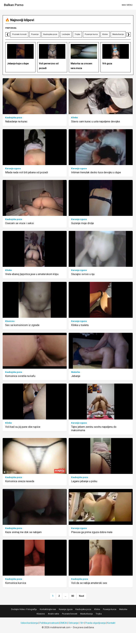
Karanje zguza (13, 168)
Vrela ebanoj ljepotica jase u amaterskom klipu (32, 274)
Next (81, 596)
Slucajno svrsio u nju (83, 274)
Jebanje (75, 376)
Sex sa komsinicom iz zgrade (22, 325)
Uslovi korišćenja (29, 623)
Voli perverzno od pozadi (49, 65)
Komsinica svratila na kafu (20, 376)
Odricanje (73, 623)
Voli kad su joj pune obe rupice (22, 426)
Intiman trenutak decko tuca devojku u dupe (96, 172)
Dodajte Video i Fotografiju (24, 609)
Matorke (75, 372)
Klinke (105, 34)
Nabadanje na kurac (16, 121)
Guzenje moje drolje (82, 223)
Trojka (77, 34)
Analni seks (53, 613)
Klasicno (9, 321)
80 (72, 596)
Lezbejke (66, 34)
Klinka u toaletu (80, 325)
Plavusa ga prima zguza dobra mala (91, 532)
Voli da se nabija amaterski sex (89, 583)
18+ (82, 623)
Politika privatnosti (49, 623)
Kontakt (111, 623)
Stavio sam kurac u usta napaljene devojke (95, 121)
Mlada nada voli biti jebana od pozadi (26, 172)
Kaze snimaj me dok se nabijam (23, 532)
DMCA (63, 623)
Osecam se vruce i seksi (19, 223)
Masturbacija (118, 34)
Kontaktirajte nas (48, 609)
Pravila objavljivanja (95, 623)
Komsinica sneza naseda (19, 481)
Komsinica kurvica (15, 583)
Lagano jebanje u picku (84, 481)
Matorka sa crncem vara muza (81, 65)
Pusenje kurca (91, 34)
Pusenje (35, 34)
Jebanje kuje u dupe (18, 63)
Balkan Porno (13, 5)
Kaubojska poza (50, 34)
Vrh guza (107, 63)
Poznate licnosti (19, 34)
